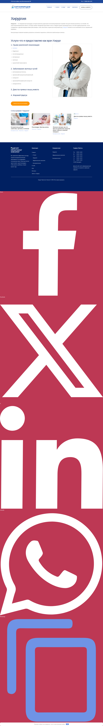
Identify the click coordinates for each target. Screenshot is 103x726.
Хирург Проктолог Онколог (44, 179)
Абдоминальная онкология (39, 160)
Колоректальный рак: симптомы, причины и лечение (20, 127)
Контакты (75, 7)
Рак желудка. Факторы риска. (40, 127)
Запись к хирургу (86, 7)
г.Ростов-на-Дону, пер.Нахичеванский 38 (21, 1)
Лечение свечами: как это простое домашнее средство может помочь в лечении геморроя (61, 129)
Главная (49, 7)
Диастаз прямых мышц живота (83, 116)
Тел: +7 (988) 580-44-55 (86, 1)
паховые (15, 48)
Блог (68, 7)
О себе (63, 7)
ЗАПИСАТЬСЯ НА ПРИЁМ (20, 103)
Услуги (57, 7)
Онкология (21, 130)
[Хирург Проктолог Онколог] (21, 9)
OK (67, 724)
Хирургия (65, 27)
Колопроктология (14, 130)
